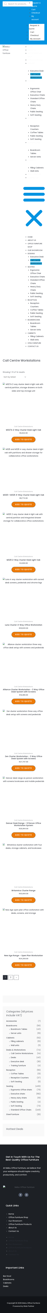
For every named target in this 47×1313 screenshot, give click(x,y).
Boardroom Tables (19, 1029)
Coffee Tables (36, 132)
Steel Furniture (34, 174)
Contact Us (33, 177)
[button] (34, 206)
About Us (32, 50)
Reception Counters (20, 1078)
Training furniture (18, 1065)
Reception (32, 118)
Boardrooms (11, 1025)
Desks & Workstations (16, 1050)
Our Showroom (35, 60)
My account (35, 39)
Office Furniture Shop (18, 1217)
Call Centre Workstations (22, 1053)
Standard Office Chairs (21, 1110)
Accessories (11, 1021)
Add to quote (23, 439)
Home (30, 47)
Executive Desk (37, 71)
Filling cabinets (17, 1041)
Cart (32, 32)
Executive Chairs (37, 95)
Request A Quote (34, 27)
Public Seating (36, 111)
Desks (13, 1057)
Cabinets (10, 1038)
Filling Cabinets (37, 168)
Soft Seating (35, 115)
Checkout (34, 35)
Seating (9, 1086)
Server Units (35, 157)
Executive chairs (18, 1094)
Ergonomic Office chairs (21, 1090)
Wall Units (34, 171)
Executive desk (17, 1061)
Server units (16, 1033)
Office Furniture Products (20, 1224)
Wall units (15, 1045)
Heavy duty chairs (19, 1098)
